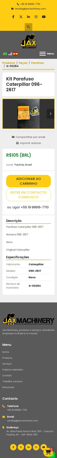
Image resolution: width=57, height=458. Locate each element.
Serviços (7, 363)
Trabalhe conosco (12, 381)
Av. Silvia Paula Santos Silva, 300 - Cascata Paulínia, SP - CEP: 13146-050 (29, 433)
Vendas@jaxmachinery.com (30, 8)
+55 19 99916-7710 (30, 4)
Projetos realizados (12, 369)
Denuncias (8, 387)
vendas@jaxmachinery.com (22, 420)
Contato (7, 375)
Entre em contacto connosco (28, 194)
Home (5, 352)
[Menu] (42, 54)
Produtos (7, 357)
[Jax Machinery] (28, 318)
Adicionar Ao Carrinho (28, 181)
